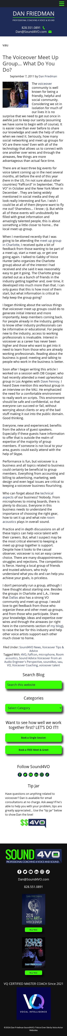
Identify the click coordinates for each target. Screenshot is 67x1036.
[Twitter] (25, 775)
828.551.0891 (31, 28)
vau (60, 662)
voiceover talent (49, 665)
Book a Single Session (33, 737)
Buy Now (33, 929)
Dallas (13, 597)
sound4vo (49, 662)
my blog (56, 626)
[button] (61, 3)
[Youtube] (31, 775)
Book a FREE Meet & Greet (33, 749)
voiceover (45, 84)
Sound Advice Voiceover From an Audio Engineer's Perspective (33, 660)
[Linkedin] (36, 775)
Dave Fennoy (50, 381)
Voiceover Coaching (25, 665)
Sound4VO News (30, 647)
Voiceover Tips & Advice (46, 649)
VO (9, 665)
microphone (47, 654)
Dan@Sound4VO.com (31, 32)
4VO (23, 654)
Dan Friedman (33, 13)
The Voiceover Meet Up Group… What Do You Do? (30, 63)
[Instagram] (42, 775)
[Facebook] (20, 775)
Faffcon (32, 654)
